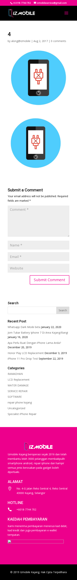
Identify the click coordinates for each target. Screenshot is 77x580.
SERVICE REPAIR (17, 391)
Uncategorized (16, 408)
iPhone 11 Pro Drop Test (23, 358)
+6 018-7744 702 (22, 2)
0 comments (58, 41)
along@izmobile (20, 41)
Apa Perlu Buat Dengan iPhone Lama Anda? (34, 343)
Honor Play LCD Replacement (26, 353)
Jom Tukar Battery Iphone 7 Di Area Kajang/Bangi (38, 332)
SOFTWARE (15, 396)
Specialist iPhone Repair (22, 414)
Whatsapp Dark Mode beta (24, 327)
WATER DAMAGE (18, 385)
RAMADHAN (15, 374)
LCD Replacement (19, 379)
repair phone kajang (20, 402)
